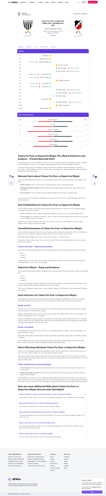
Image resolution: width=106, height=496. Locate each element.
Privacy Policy (54, 463)
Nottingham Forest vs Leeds (15, 461)
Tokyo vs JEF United (33, 463)
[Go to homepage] (13, 2)
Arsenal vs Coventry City (14, 456)
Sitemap (52, 470)
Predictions (22, 2)
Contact (52, 461)
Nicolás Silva (34, 86)
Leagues (40, 2)
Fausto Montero (74, 68)
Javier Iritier (45, 83)
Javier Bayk (31, 62)
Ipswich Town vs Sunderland (15, 463)
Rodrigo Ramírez (63, 102)
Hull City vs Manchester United (16, 459)
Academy (60, 2)
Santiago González (63, 80)
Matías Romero (32, 74)
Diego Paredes (44, 77)
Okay (92, 492)
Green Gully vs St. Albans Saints (36, 456)
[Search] (78, 2)
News (66, 2)
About (51, 456)
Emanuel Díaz (34, 83)
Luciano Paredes (63, 93)
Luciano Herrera (63, 65)
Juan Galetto (33, 77)
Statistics (32, 2)
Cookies (52, 465)
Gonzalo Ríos (45, 74)
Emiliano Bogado (44, 62)
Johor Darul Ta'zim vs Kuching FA (36, 465)
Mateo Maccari (44, 59)
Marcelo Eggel (62, 68)
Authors (52, 459)
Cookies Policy (96, 487)
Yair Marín (45, 55)
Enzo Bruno (45, 86)
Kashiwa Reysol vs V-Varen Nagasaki (37, 461)
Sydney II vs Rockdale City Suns (36, 459)
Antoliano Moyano (76, 93)
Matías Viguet (62, 90)
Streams (53, 2)
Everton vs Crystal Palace (14, 465)
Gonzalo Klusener (74, 71)
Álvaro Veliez (61, 71)
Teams (47, 2)
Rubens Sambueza (63, 105)
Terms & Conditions (55, 468)
